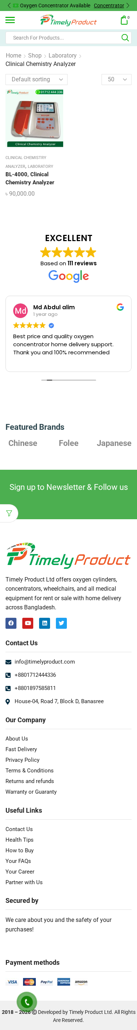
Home (13, 55)
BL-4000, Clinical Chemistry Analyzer (29, 178)
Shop (35, 55)
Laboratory (63, 55)
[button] (9, 5)
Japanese (68, 443)
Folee (23, 443)
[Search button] (125, 38)
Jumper (114, 443)
